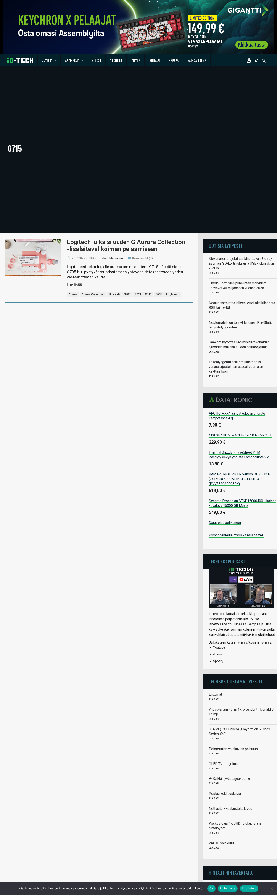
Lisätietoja (249, 888)
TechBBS (116, 60)
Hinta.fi (154, 60)
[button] (250, 60)
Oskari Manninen (111, 258)
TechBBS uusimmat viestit (236, 681)
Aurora (73, 294)
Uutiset (47, 60)
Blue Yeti (114, 294)
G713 (137, 294)
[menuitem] (49, 60)
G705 (127, 294)
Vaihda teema (197, 60)
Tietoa (135, 60)
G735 (159, 294)
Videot (96, 60)
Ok (211, 888)
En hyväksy (228, 888)
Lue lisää (74, 285)
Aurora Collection (93, 294)
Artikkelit (72, 60)
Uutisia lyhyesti (225, 245)
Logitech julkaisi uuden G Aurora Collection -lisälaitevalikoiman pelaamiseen (126, 245)
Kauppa (174, 60)
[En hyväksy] (271, 888)
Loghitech (172, 294)
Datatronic (231, 399)
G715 (148, 294)
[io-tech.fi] (20, 60)
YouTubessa (237, 624)
